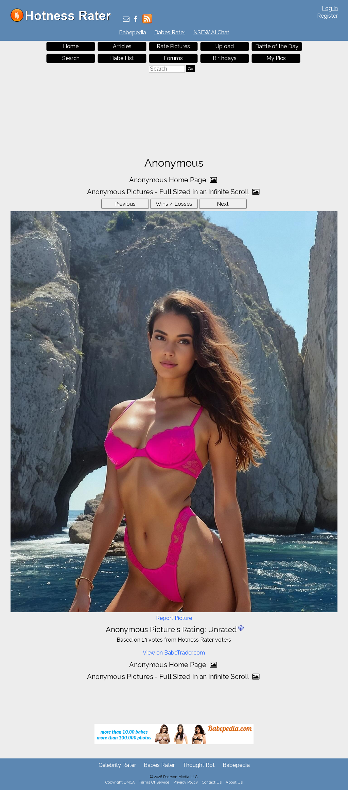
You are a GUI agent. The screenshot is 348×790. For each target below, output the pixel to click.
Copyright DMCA (120, 782)
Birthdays (225, 58)
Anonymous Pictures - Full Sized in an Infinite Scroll (168, 192)
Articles (122, 46)
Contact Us (212, 782)
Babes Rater (169, 32)
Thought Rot (198, 765)
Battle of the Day (276, 46)
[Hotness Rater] (63, 20)
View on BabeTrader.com (174, 652)
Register (327, 16)
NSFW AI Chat (211, 32)
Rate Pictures (173, 46)
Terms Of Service (154, 782)
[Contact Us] (126, 19)
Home (71, 46)
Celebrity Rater (117, 765)
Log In (330, 8)
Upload (224, 46)
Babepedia (132, 32)
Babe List (122, 58)
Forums (173, 58)
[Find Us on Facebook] (136, 19)
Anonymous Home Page (168, 180)
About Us (234, 782)
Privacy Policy (185, 782)
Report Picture (174, 618)
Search (71, 58)
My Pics (276, 58)
